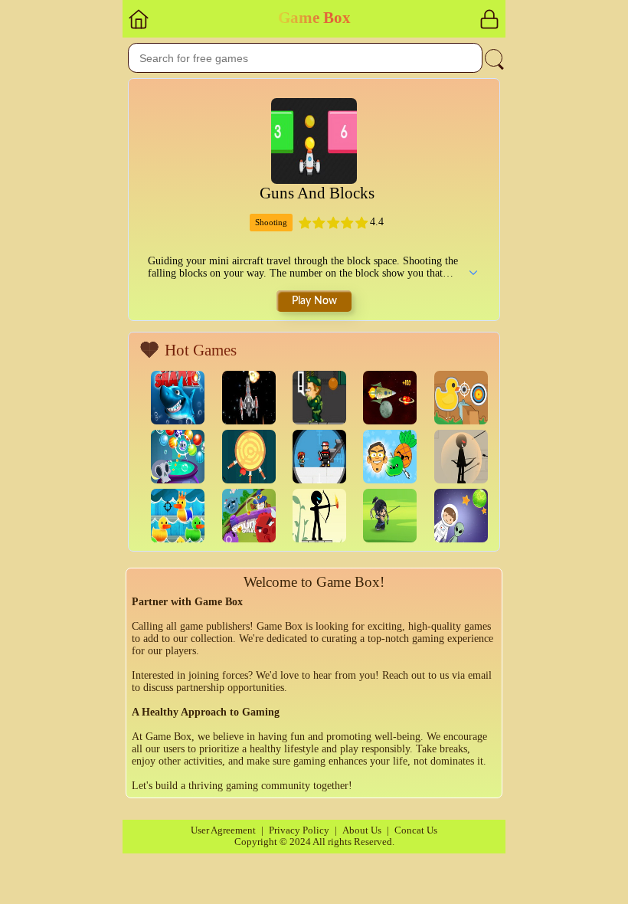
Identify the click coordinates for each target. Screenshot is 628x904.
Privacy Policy (299, 830)
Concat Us (415, 830)
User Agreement (223, 830)
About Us (361, 830)
